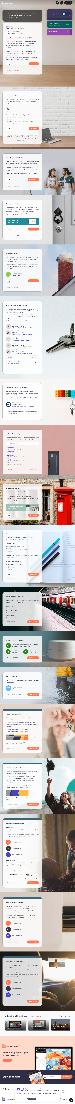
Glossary (55, 1088)
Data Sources (56, 1090)
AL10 (33, 3)
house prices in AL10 (21, 321)
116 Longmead (10, 459)
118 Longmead (10, 463)
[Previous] (59, 1016)
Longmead (37, 3)
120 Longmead (10, 447)
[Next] (69, 1016)
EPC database (23, 101)
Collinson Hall (24, 399)
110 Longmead (10, 451)
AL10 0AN (43, 3)
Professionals (47, 1088)
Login (63, 1090)
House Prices (39, 1085)
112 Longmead (10, 455)
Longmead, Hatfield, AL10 (13, 57)
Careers (63, 1088)
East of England (19, 3)
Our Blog (46, 1090)
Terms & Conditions (43, 1093)
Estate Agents (40, 1088)
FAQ (54, 1085)
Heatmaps (47, 1085)
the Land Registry (34, 99)
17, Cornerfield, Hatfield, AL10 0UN (23, 315)
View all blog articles (36, 1016)
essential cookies (28, 1096)
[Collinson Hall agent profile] (8, 404)
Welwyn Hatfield (27, 3)
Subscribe (66, 1077)
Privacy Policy (52, 1093)
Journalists (39, 1090)
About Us (64, 1085)
